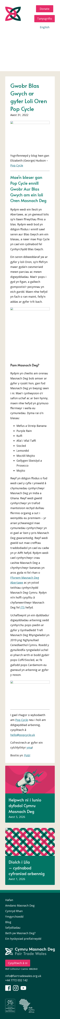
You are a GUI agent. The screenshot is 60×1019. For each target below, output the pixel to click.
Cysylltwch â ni (17, 963)
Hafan (21, 35)
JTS (22, 607)
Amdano (37, 35)
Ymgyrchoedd (24, 53)
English (44, 27)
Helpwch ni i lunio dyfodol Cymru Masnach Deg (25, 805)
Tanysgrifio (44, 18)
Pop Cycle (16, 165)
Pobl (27, 755)
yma (29, 747)
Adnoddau (42, 44)
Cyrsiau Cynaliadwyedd (30, 61)
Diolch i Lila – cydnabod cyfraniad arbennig (27, 867)
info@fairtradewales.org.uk (23, 976)
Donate (44, 9)
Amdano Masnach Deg (20, 905)
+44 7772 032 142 (16, 980)
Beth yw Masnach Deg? (20, 933)
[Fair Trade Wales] (19, 13)
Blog (42, 53)
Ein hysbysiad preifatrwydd (23, 938)
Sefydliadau (12, 927)
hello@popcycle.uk (22, 735)
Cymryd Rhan (19, 44)
